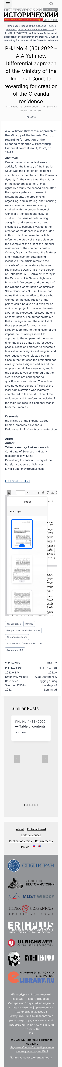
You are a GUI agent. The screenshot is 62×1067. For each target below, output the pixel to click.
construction (14, 624)
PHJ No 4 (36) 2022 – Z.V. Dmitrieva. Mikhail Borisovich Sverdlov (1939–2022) (16, 676)
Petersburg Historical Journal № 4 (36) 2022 (30, 29)
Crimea (29, 624)
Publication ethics (20, 841)
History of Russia (31, 110)
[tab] (24, 805)
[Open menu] (8, 4)
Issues (25, 847)
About (20, 829)
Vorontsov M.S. (15, 650)
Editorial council (31, 835)
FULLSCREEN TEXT (17, 481)
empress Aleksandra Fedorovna (23, 630)
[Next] (45, 759)
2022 (51, 25)
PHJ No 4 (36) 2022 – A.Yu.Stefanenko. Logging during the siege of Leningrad (46, 676)
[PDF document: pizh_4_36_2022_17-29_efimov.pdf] (31, 553)
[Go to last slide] (17, 759)
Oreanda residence (17, 637)
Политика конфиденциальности (31, 1057)
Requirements (44, 841)
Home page (12, 25)
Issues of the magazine (33, 25)
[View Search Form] (51, 3)
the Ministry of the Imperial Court (24, 643)
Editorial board (36, 829)
